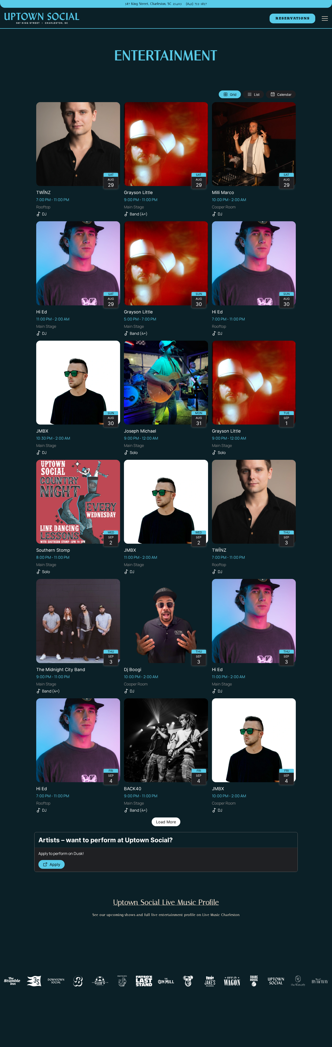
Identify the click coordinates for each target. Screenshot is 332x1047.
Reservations (292, 18)
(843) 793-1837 (196, 4)
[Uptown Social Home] (42, 18)
